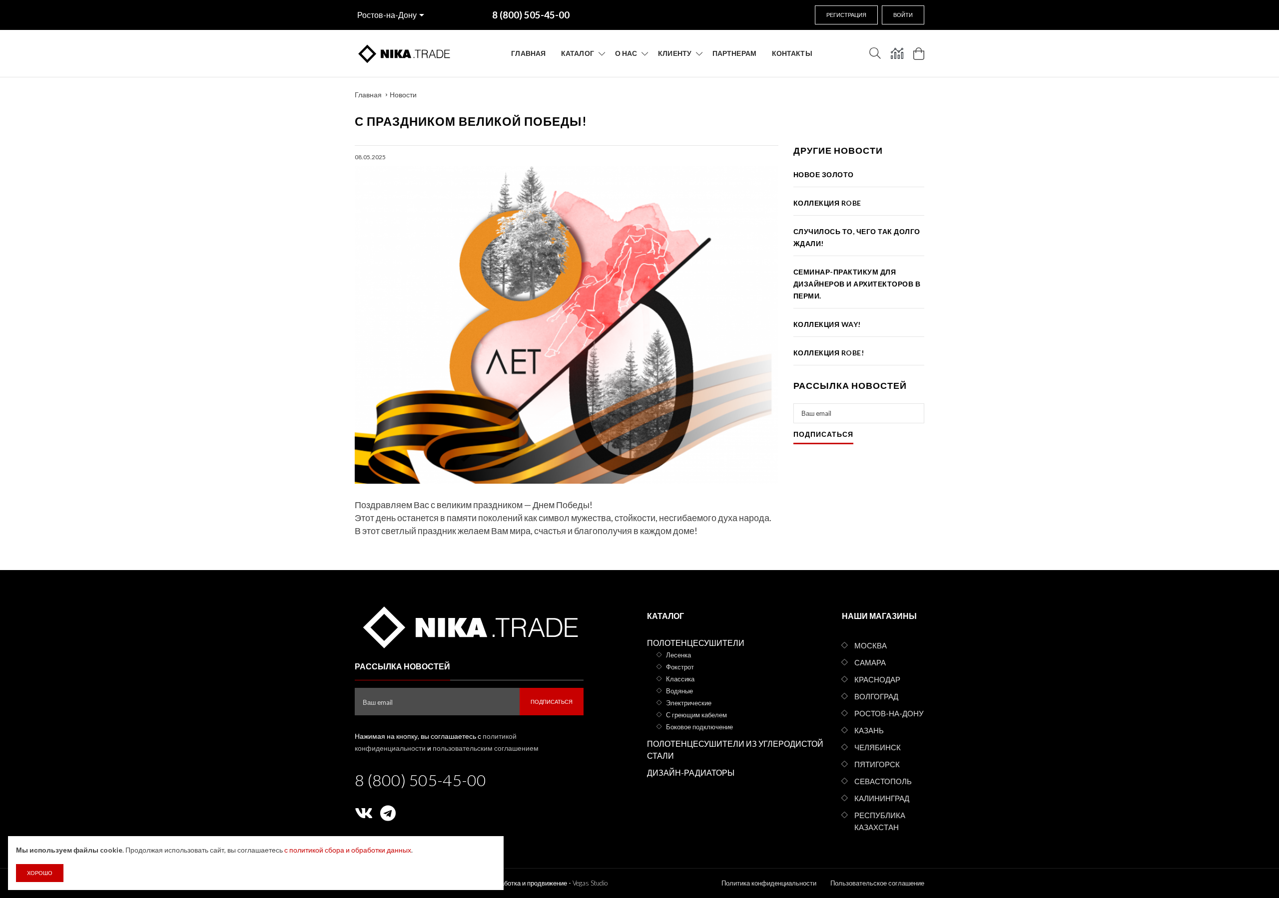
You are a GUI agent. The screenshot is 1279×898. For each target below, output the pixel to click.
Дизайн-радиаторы (690, 772)
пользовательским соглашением (486, 748)
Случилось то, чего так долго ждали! (856, 237)
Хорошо (39, 873)
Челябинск (877, 747)
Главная (528, 53)
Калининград (881, 798)
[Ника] (469, 625)
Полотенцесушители (695, 642)
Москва (870, 645)
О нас (626, 53)
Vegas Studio (590, 883)
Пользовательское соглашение (877, 883)
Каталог (577, 53)
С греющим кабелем (696, 715)
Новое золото (823, 174)
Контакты (792, 53)
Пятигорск (877, 764)
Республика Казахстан (879, 821)
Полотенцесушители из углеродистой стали (735, 749)
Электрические (688, 703)
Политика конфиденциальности (768, 883)
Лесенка (678, 655)
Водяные (679, 691)
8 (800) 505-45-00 (420, 780)
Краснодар (877, 679)
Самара (870, 662)
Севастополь (883, 781)
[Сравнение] (897, 53)
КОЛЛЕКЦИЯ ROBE (827, 203)
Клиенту (674, 53)
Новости (403, 94)
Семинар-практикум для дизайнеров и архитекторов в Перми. (857, 284)
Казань (869, 730)
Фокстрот (680, 667)
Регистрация (846, 14)
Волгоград (876, 696)
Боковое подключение (699, 727)
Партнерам (734, 53)
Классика (680, 679)
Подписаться (823, 434)
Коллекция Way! (827, 324)
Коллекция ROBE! (828, 352)
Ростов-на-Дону (387, 14)
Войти (903, 14)
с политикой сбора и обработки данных (347, 850)
